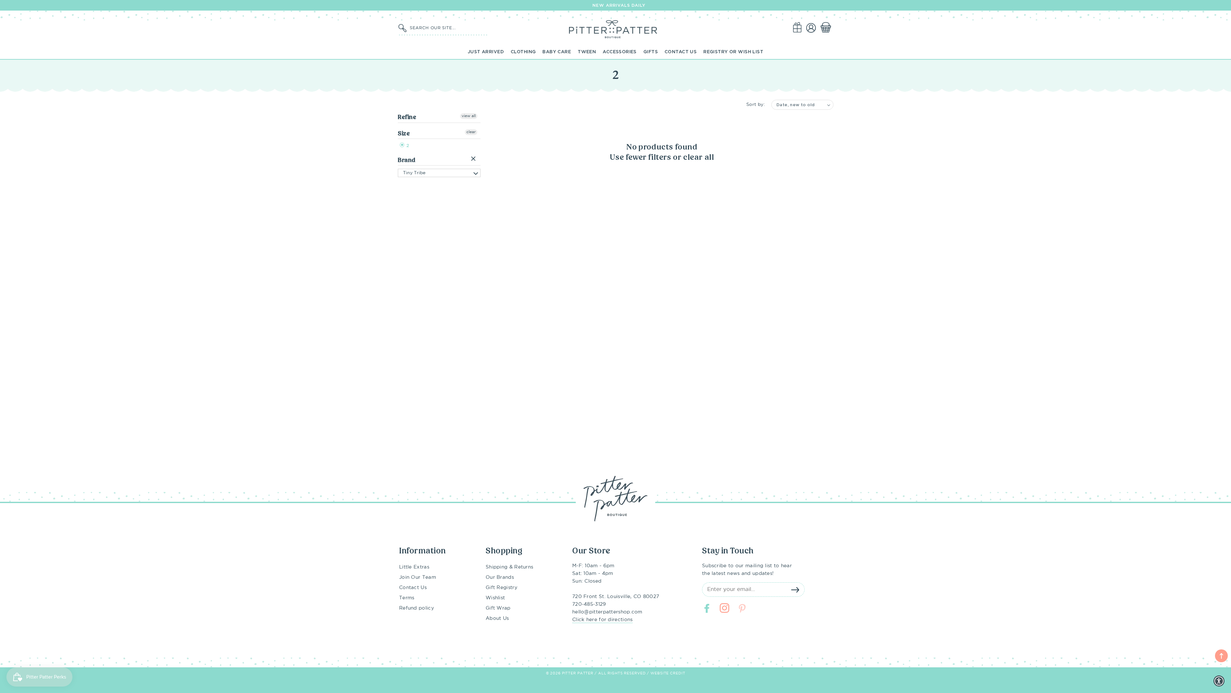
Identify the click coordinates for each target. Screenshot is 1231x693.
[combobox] (447, 28)
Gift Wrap (498, 608)
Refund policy (416, 608)
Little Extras (414, 567)
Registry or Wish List (733, 51)
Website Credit (667, 673)
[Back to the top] (1221, 655)
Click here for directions (602, 620)
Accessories (620, 51)
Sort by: (755, 105)
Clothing (523, 51)
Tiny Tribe (414, 173)
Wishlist (495, 598)
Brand (406, 160)
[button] (827, 28)
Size (404, 133)
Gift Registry (501, 588)
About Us (497, 618)
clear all (698, 157)
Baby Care (556, 51)
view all (469, 116)
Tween (587, 51)
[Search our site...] (402, 28)
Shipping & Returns (509, 567)
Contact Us (681, 51)
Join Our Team (417, 577)
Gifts (650, 51)
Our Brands (500, 577)
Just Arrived (486, 51)
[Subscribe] (795, 590)
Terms (407, 598)
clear (471, 132)
